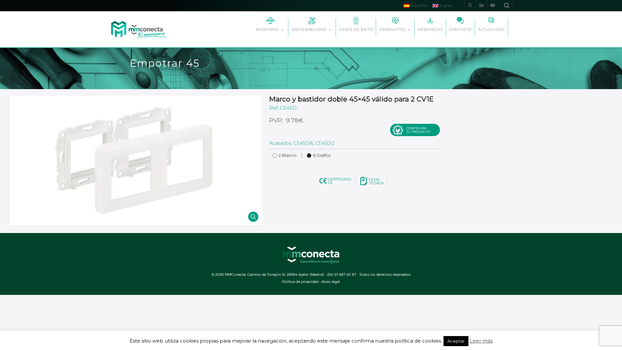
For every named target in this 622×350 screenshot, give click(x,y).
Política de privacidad (300, 281)
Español (418, 5)
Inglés (445, 5)
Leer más (481, 341)
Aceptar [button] (456, 341)
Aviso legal (331, 281)
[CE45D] (136, 160)
